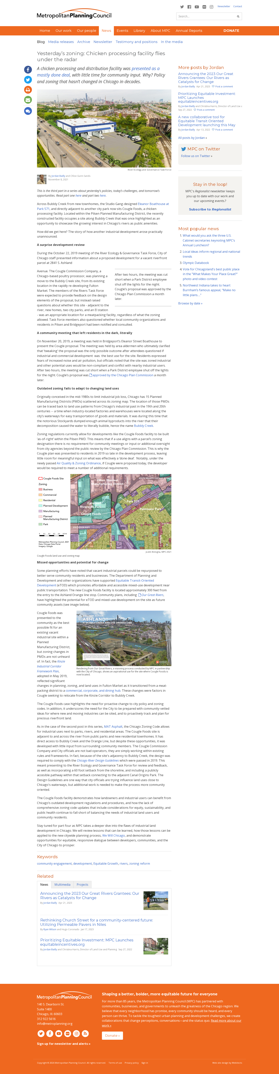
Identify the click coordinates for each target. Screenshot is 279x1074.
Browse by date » (190, 303)
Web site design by (227, 1062)
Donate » (112, 1035)
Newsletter (224, 6)
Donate (231, 31)
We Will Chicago (113, 835)
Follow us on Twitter (195, 156)
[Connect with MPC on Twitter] (182, 6)
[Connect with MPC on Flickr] (204, 6)
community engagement (54, 863)
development (82, 863)
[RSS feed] (85, 1033)
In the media (172, 42)
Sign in (144, 1062)
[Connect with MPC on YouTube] (196, 6)
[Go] (238, 16)
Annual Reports (189, 31)
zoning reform (139, 863)
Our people (86, 31)
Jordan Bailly (58, 176)
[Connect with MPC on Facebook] (189, 6)
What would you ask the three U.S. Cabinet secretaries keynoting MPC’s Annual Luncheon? (209, 240)
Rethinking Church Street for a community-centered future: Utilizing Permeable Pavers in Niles (96, 922)
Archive (83, 42)
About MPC (160, 31)
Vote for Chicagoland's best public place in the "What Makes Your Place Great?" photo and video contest (211, 274)
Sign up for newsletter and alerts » (64, 1044)
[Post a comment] (27, 111)
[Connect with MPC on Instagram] (212, 6)
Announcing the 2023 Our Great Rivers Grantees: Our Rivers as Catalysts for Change (89, 895)
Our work (64, 31)
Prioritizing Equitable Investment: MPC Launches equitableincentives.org (86, 942)
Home (45, 31)
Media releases (61, 42)
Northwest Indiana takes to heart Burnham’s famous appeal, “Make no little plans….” (209, 290)
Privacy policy (132, 1062)
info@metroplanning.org (55, 1024)
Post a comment (224, 86)
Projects (82, 884)
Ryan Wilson (49, 929)
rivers (124, 863)
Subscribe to (210, 209)
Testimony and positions (137, 42)
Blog (41, 42)
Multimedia (62, 884)
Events (122, 31)
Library (139, 31)
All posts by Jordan (191, 138)
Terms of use (115, 1062)
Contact (237, 6)
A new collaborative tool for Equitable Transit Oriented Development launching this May (206, 121)
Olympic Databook (196, 263)
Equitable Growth (105, 863)
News (44, 884)
